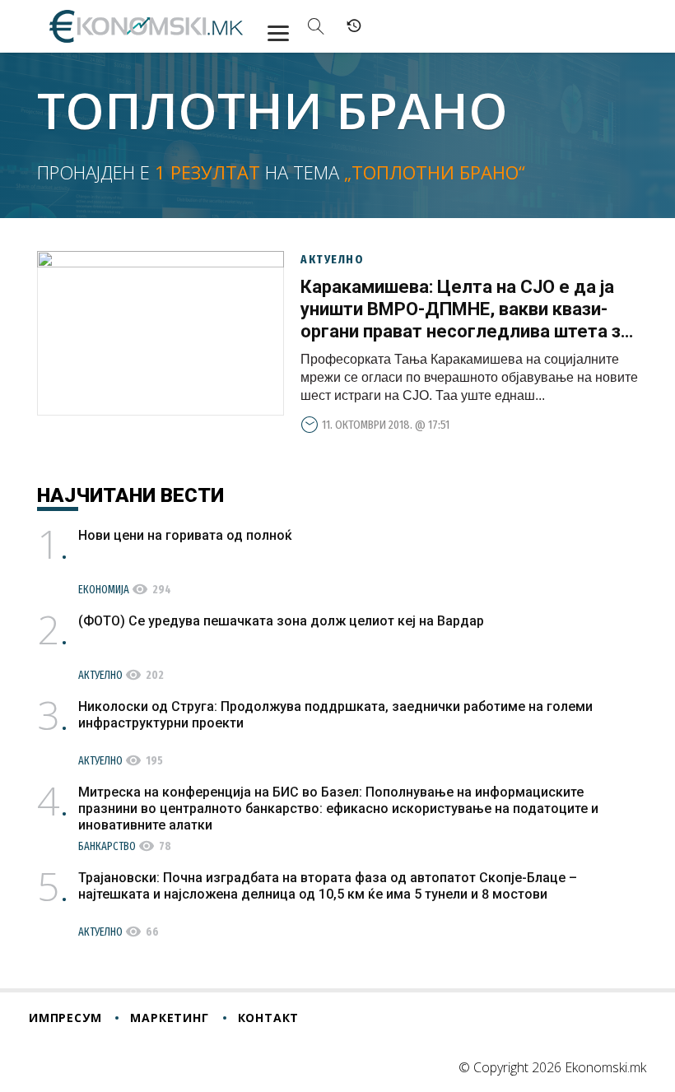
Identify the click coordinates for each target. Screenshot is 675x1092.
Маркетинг (169, 1017)
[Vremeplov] (354, 26)
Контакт (269, 1017)
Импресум (65, 1017)
